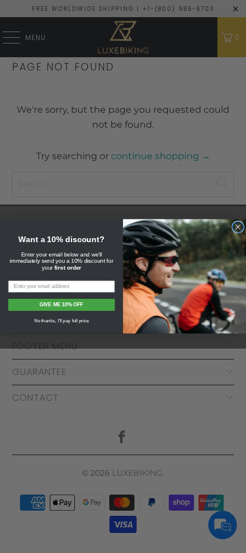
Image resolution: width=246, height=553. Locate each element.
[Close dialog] (237, 227)
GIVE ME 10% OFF (61, 304)
